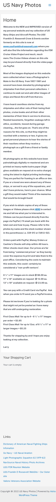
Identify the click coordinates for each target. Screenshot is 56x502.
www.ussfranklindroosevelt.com (20, 46)
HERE (37, 209)
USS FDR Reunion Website (16, 467)
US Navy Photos (22, 5)
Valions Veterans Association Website (21, 481)
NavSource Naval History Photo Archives (23, 462)
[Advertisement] (28, 401)
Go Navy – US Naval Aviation (17, 453)
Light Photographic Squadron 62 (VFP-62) (24, 458)
